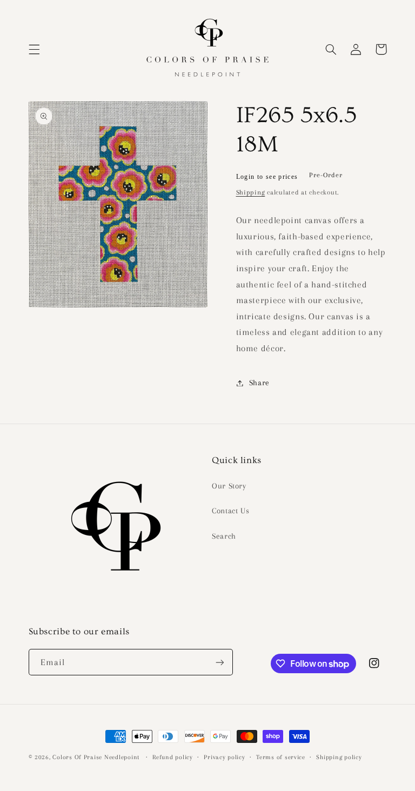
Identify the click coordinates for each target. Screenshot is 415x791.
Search (224, 536)
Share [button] (259, 382)
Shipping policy (339, 757)
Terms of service (280, 757)
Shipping (250, 192)
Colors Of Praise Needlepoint (95, 757)
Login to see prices (267, 176)
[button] (34, 49)
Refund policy (172, 757)
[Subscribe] (219, 662)
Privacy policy (224, 757)
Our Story (229, 485)
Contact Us (230, 510)
